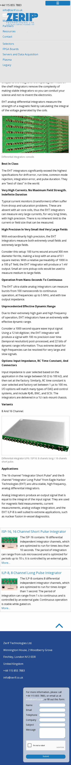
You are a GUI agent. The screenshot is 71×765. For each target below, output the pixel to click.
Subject (30, 724)
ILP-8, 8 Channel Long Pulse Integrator (31, 573)
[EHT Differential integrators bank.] (35, 134)
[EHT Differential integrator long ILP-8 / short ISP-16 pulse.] (35, 435)
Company (31, 720)
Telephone (31, 715)
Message (31, 729)
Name (29, 705)
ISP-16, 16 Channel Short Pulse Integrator (33, 531)
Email (29, 710)
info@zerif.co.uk (12, 10)
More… (5, 563)
